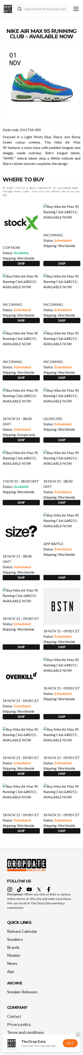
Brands (13, 947)
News (12, 963)
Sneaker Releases (22, 991)
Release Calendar (22, 931)
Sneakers (15, 939)
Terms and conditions (25, 1032)
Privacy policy (19, 1024)
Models (13, 955)
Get (70, 1043)
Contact (14, 1016)
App (10, 971)
